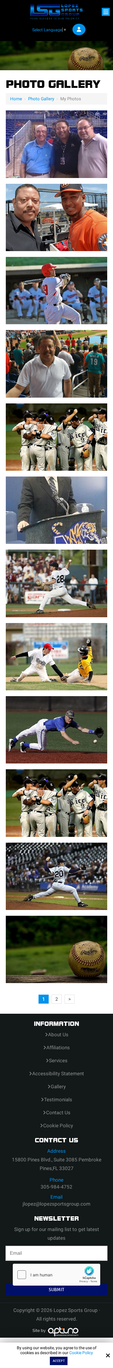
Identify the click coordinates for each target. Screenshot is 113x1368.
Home (16, 98)
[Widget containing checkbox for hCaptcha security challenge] (56, 1275)
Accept (59, 1361)
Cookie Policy (81, 1352)
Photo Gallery (41, 98)
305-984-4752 (56, 1187)
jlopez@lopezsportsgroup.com (56, 1204)
